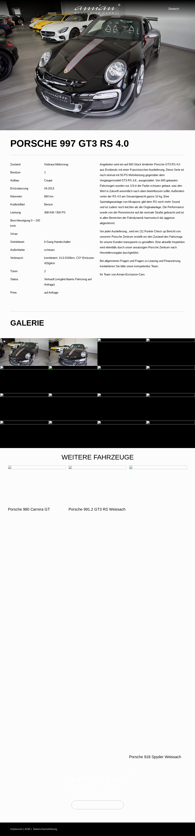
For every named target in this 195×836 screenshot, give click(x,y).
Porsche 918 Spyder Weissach (155, 757)
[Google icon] (181, 829)
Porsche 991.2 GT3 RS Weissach (97, 509)
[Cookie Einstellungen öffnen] (8, 831)
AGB (27, 829)
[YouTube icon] (168, 829)
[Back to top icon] (176, 828)
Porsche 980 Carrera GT (29, 509)
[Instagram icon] (160, 829)
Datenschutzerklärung (45, 829)
